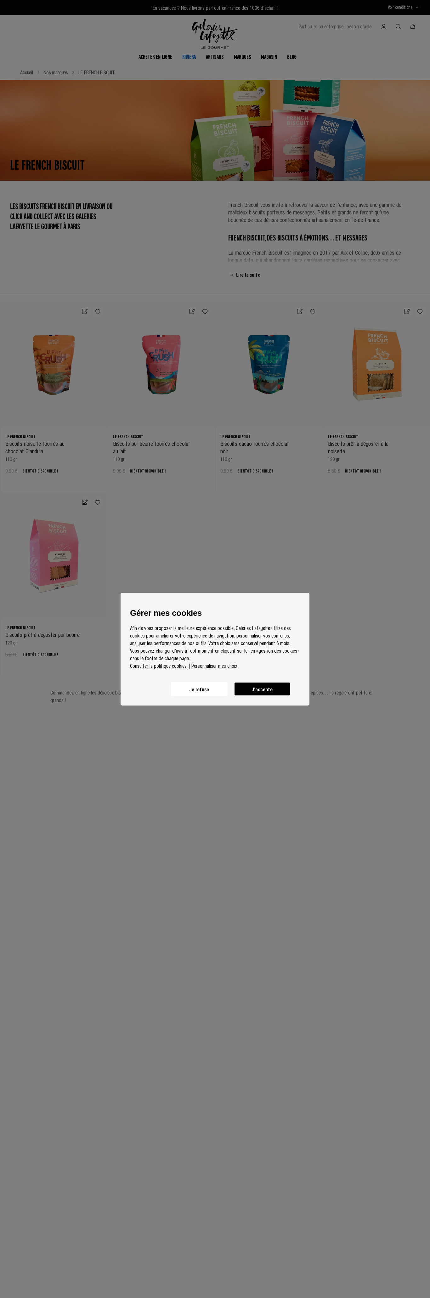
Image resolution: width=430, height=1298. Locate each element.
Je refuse (199, 689)
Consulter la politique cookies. (158, 665)
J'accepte (262, 689)
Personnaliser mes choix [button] (214, 665)
